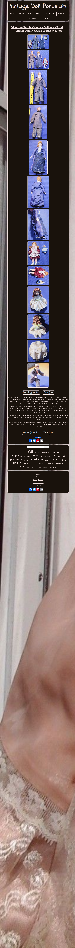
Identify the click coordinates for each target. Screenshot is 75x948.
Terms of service (38, 483)
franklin (46, 460)
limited (34, 467)
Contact (38, 477)
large (31, 464)
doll (30, 451)
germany (20, 452)
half (63, 456)
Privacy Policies (38, 480)
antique (54, 459)
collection (49, 463)
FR (40, 486)
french (35, 464)
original (63, 460)
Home (38, 474)
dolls (17, 463)
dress (37, 452)
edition (26, 460)
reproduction (45, 467)
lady (59, 456)
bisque (15, 455)
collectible (27, 456)
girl (25, 452)
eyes (15, 453)
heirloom (53, 467)
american (43, 456)
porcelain (16, 459)
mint (26, 463)
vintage (36, 459)
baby (53, 452)
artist (39, 467)
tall (29, 467)
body (41, 463)
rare (59, 451)
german (45, 452)
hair (21, 456)
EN (37, 486)
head (22, 466)
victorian (59, 463)
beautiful (52, 456)
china (35, 455)
